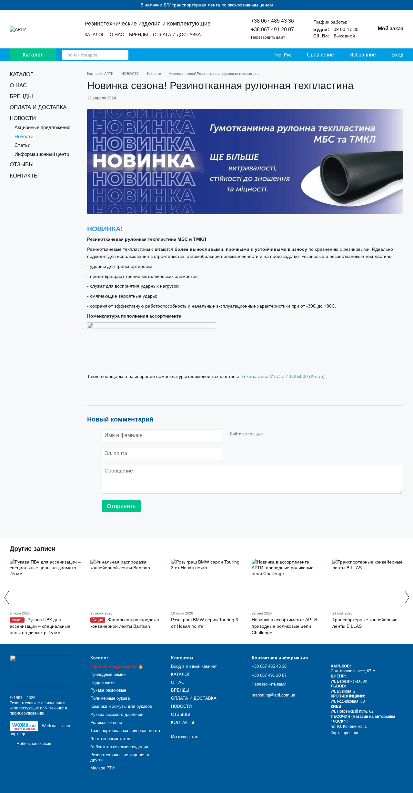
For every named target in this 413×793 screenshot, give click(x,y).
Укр (277, 55)
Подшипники (102, 682)
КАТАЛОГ (95, 34)
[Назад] (6, 597)
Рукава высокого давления (116, 714)
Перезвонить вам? (268, 37)
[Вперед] (406, 597)
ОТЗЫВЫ (22, 164)
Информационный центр (42, 154)
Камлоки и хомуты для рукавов (121, 706)
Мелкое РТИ (102, 768)
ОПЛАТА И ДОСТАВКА (177, 34)
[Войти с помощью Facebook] (270, 434)
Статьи (22, 145)
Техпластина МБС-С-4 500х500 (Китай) (283, 376)
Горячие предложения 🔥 (116, 666)
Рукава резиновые (108, 690)
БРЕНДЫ (138, 34)
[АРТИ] (40, 670)
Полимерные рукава (110, 698)
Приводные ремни (108, 674)
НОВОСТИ (23, 118)
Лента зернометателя (111, 738)
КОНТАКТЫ (24, 176)
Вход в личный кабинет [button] (194, 666)
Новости (24, 136)
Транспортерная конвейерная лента (125, 730)
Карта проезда (344, 733)
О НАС (117, 34)
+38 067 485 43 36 (272, 21)
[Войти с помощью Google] (280, 434)
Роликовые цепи (106, 722)
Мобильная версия (33, 743)
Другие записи (32, 548)
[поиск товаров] (123, 55)
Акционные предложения (42, 127)
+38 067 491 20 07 (272, 29)
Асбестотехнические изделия (119, 746)
